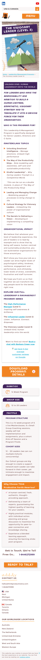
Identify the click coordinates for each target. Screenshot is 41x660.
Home (5, 74)
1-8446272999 (27, 554)
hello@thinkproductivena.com (15, 584)
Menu (30, 16)
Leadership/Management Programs (21, 74)
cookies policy (25, 657)
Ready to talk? (20, 564)
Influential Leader (17, 317)
